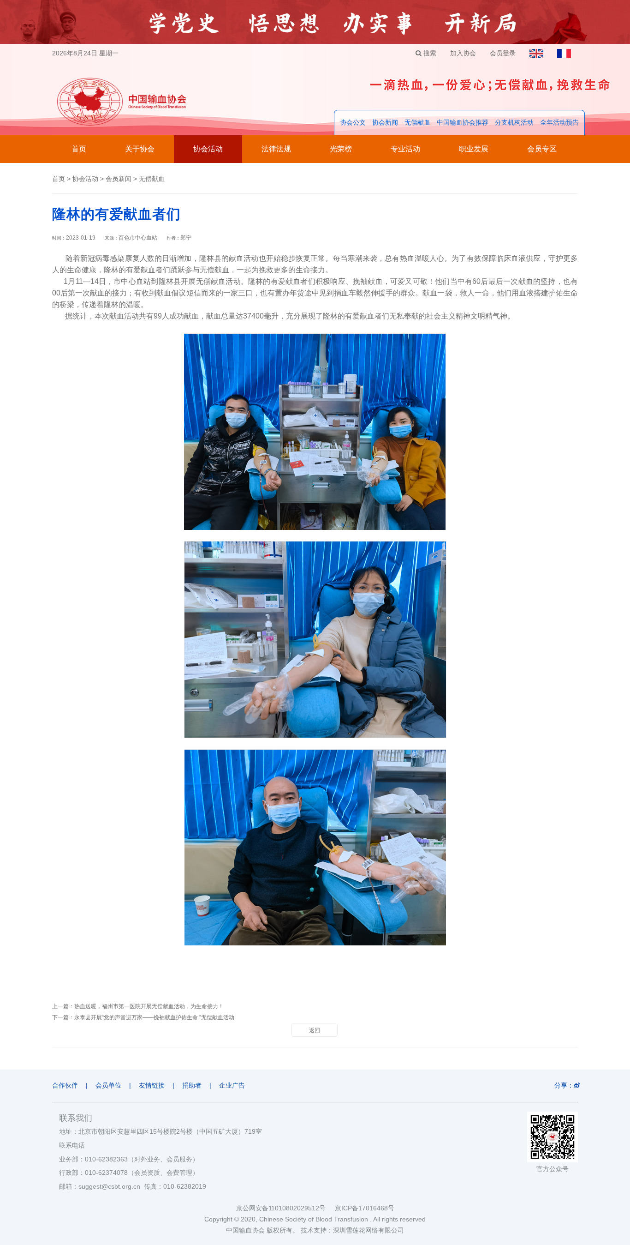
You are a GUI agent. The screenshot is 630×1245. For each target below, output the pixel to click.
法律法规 (276, 149)
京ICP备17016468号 (364, 1208)
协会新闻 (385, 122)
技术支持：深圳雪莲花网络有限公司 (352, 1230)
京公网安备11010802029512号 (285, 1208)
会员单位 (108, 1085)
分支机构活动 (514, 122)
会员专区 (542, 149)
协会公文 (353, 122)
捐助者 (192, 1085)
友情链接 (152, 1085)
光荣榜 (341, 149)
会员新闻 (118, 178)
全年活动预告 (559, 122)
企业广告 (232, 1085)
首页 (78, 149)
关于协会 (140, 149)
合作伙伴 (65, 1085)
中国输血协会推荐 (462, 122)
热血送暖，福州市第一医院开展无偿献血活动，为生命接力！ (149, 1006)
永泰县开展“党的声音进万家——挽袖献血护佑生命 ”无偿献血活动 (154, 1017)
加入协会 (463, 53)
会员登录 (503, 53)
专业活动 (405, 149)
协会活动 (208, 149)
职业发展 (473, 149)
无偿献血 (417, 122)
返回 (314, 1030)
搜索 (429, 53)
